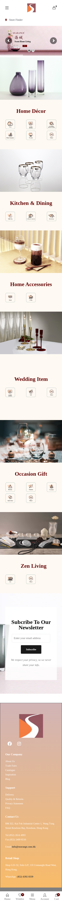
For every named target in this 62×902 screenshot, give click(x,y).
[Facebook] (9, 743)
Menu (32, 899)
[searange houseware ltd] (31, 7)
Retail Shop (12, 858)
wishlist (20, 897)
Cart (56, 897)
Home (7, 899)
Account (44, 899)
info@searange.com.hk (24, 846)
